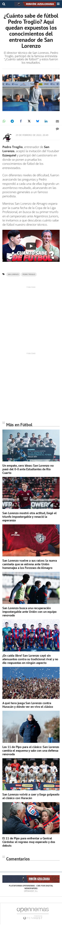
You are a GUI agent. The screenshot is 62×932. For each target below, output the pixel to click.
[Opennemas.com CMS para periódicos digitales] (33, 913)
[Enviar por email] (57, 121)
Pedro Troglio (29, 274)
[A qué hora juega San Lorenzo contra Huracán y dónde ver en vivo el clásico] (31, 683)
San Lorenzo (13, 274)
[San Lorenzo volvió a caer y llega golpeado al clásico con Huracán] (31, 774)
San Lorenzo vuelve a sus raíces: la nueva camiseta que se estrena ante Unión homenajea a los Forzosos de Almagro (29, 564)
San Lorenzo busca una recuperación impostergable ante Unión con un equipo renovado (29, 611)
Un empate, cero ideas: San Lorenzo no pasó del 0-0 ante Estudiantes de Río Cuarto (28, 469)
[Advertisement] (31, 319)
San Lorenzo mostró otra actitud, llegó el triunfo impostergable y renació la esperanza (29, 516)
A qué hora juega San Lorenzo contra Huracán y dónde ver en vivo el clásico (27, 705)
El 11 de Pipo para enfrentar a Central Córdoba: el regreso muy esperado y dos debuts (28, 842)
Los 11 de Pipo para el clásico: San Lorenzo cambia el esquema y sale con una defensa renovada (30, 750)
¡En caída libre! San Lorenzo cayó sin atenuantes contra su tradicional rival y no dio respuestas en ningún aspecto (30, 659)
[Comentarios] (57, 129)
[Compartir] (4, 121)
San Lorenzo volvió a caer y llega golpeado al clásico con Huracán (30, 796)
